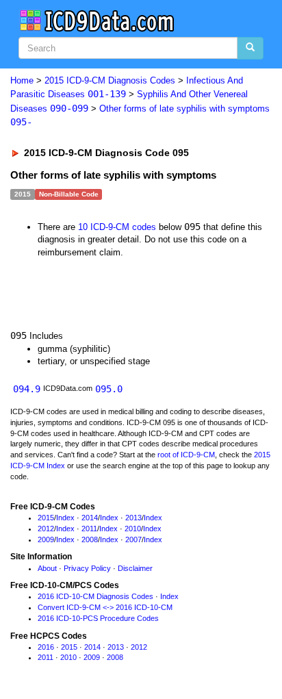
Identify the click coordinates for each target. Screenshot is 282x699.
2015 (46, 517)
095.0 (109, 388)
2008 (89, 539)
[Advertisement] (109, 292)
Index (65, 517)
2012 (46, 528)
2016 (46, 647)
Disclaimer (135, 568)
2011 (89, 528)
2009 (46, 539)
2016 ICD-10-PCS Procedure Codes (98, 618)
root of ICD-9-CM (186, 454)
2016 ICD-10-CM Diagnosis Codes (95, 596)
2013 (133, 517)
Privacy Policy (87, 568)
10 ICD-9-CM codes (117, 227)
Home (22, 80)
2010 (133, 528)
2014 (89, 517)
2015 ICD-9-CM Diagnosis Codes (109, 80)
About (47, 568)
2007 (133, 539)
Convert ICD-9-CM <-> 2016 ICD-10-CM (105, 607)
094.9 (26, 388)
